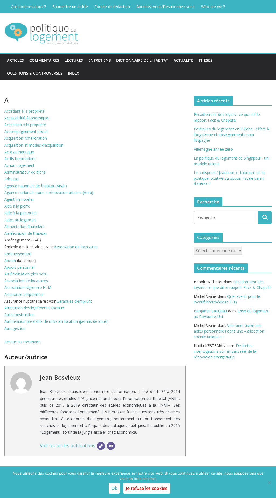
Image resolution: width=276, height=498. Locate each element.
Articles (15, 60)
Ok (114, 488)
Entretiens (99, 60)
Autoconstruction (19, 314)
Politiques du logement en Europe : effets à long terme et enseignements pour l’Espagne (231, 134)
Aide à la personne (20, 212)
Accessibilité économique (26, 117)
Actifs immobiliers (19, 158)
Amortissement (17, 253)
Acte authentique (19, 151)
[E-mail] (111, 446)
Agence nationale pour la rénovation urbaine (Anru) (48, 192)
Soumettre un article (70, 6)
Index (73, 73)
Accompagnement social (25, 131)
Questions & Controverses (35, 73)
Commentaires (44, 60)
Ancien (10, 260)
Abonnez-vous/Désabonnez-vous (165, 6)
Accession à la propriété (25, 124)
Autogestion (15, 328)
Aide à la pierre (17, 206)
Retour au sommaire (22, 341)
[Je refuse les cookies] (269, 482)
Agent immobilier (19, 199)
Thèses (205, 60)
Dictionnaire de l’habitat (142, 60)
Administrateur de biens (25, 172)
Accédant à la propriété (24, 111)
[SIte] (101, 446)
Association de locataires (76, 246)
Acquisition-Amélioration (25, 138)
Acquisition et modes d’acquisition (33, 145)
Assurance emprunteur (24, 294)
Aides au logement (20, 219)
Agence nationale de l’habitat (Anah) (35, 185)
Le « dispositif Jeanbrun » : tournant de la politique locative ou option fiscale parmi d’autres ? (229, 178)
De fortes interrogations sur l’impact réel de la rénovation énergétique (225, 351)
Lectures (74, 60)
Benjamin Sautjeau (210, 310)
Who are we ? (213, 6)
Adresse (11, 178)
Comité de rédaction (112, 6)
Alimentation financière (24, 226)
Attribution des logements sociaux (34, 307)
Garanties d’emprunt (74, 301)
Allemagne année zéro (213, 149)
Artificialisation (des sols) (25, 273)
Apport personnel (19, 267)
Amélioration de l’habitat (25, 233)
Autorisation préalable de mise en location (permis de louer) (56, 321)
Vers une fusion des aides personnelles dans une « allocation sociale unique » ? (229, 331)
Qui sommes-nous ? (28, 6)
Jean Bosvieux (60, 377)
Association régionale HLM (27, 287)
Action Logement (19, 165)
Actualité (183, 60)
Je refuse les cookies (146, 488)
